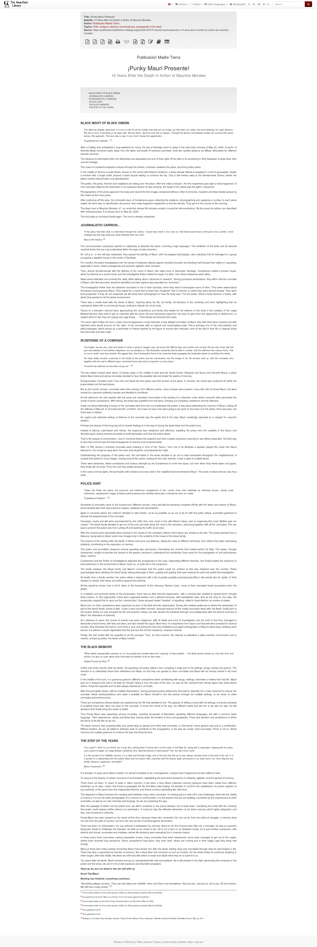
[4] (109, 497)
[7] (111, 886)
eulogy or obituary (109, 26)
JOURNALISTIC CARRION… (102, 96)
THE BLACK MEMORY (99, 104)
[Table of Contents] (170, 4)
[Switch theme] (268, 4)
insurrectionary (127, 26)
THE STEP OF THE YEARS (101, 107)
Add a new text (195, 942)
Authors (148, 942)
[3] (132, 365)
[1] (111, 140)
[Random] (258, 4)
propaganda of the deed (148, 26)
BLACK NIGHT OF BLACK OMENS (104, 93)
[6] (104, 765)
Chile (95, 26)
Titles (139, 942)
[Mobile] (249, 4)
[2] (104, 239)
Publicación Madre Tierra (106, 23)
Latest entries (170, 942)
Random (118, 942)
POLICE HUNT (95, 101)
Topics (157, 942)
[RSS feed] (253, 4)
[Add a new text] (263, 4)
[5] (109, 660)
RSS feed (129, 942)
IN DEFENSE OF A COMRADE (103, 98)
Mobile (182, 942)
